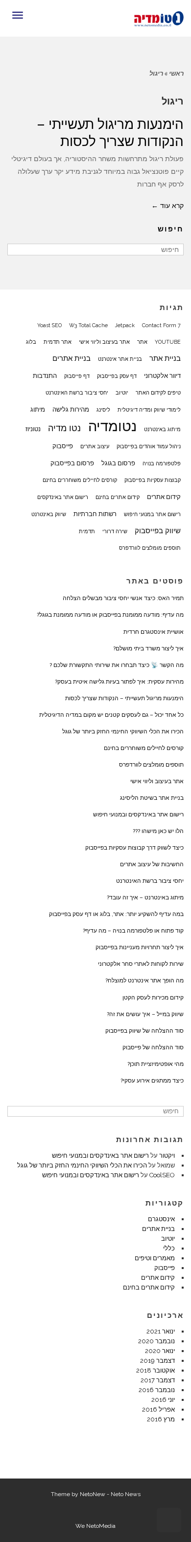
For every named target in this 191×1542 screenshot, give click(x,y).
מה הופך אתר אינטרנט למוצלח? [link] (144, 980)
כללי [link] (169, 1248)
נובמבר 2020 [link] (156, 1341)
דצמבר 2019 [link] (157, 1360)
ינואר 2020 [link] (160, 1350)
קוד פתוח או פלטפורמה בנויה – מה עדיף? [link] (133, 930)
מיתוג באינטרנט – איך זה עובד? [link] (145, 897)
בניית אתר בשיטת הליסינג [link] (152, 797)
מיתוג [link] (37, 409)
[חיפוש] (15, 249)
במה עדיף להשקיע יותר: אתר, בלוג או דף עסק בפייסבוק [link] (116, 914)
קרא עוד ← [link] (167, 205)
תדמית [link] (87, 531)
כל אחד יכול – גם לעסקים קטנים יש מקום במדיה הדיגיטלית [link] (111, 714)
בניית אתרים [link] (71, 358)
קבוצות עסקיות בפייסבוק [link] (152, 480)
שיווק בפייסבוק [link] (158, 530)
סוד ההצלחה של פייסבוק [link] (153, 1047)
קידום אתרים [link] (164, 496)
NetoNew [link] (92, 1494)
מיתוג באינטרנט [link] (162, 429)
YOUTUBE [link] (168, 342)
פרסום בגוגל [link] (118, 463)
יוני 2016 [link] (163, 1399)
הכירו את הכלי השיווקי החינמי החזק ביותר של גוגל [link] (123, 731)
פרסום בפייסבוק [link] (72, 463)
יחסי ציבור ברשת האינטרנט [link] (77, 393)
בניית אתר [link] (165, 358)
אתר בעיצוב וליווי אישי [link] (104, 342)
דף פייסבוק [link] (77, 376)
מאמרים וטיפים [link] (155, 1258)
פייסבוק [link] (62, 446)
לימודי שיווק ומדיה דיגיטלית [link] (149, 410)
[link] (159, 17)
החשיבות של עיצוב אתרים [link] (152, 864)
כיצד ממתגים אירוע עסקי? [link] (152, 1080)
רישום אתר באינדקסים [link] (62, 497)
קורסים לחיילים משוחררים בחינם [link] (80, 480)
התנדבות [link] (45, 375)
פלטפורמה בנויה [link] (162, 463)
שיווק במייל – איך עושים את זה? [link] (145, 1014)
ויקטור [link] (167, 1155)
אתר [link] (142, 342)
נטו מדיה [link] (64, 428)
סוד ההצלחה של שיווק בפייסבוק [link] (144, 1030)
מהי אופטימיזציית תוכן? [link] (155, 1064)
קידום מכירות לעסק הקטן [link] (153, 997)
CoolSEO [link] (162, 1175)
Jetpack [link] (125, 325)
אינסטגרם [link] (161, 1219)
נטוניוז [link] (33, 429)
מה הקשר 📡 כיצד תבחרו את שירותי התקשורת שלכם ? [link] (116, 665)
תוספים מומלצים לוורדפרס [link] (150, 548)
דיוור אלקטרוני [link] (162, 375)
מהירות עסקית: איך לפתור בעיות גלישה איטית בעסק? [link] (119, 681)
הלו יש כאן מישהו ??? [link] (158, 831)
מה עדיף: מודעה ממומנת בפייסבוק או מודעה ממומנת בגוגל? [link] (110, 614)
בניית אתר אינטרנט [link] (120, 359)
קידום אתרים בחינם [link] (118, 497)
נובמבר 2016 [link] (157, 1390)
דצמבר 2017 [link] (158, 1380)
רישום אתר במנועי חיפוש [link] (152, 514)
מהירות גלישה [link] (70, 409)
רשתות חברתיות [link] (95, 514)
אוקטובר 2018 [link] (155, 1370)
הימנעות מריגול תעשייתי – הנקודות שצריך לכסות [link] (124, 698)
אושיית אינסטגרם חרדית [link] (153, 631)
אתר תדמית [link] (58, 342)
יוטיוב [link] (122, 393)
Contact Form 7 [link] (161, 325)
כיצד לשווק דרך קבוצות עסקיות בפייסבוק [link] (134, 847)
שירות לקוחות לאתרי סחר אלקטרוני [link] (141, 963)
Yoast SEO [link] (49, 325)
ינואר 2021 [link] (160, 1331)
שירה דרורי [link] (114, 531)
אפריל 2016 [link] (158, 1409)
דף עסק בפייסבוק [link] (117, 376)
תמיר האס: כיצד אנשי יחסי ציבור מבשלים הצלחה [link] (123, 598)
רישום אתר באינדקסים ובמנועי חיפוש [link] (138, 814)
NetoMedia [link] (101, 1525)
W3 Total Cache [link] (88, 325)
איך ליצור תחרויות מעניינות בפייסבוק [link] (140, 947)
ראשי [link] (176, 73)
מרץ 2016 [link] (161, 1419)
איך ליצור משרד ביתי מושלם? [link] (148, 648)
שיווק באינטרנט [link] (48, 514)
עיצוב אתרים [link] (94, 446)
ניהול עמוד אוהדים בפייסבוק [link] (149, 446)
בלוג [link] (31, 342)
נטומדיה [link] (112, 426)
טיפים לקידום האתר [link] (158, 393)
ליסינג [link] (103, 410)
